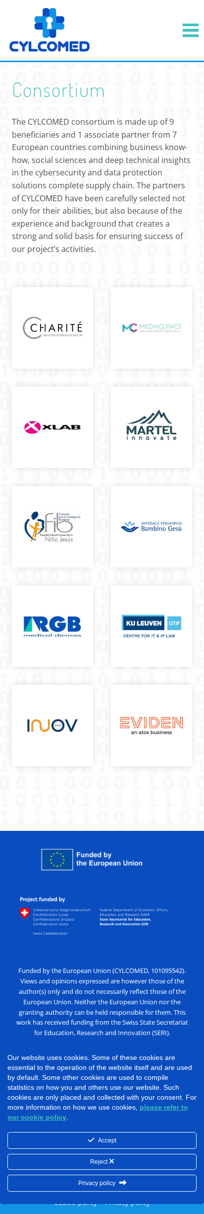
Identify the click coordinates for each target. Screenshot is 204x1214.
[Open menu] (190, 30)
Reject (99, 1161)
